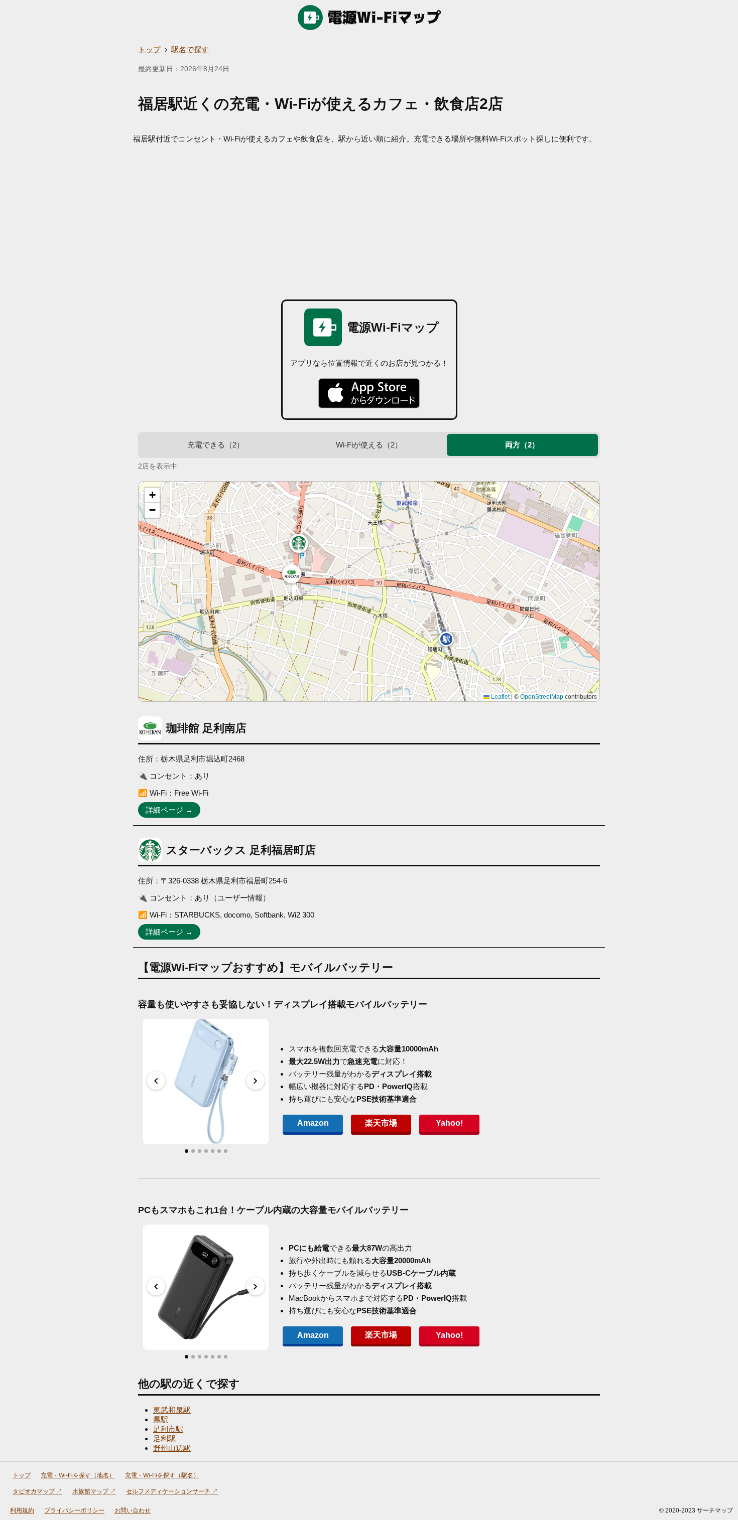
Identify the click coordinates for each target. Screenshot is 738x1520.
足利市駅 (168, 1429)
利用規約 (22, 1510)
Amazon (313, 1123)
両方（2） (522, 444)
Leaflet (499, 696)
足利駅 (164, 1438)
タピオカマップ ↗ (37, 1491)
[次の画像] (256, 1081)
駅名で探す (190, 49)
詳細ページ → (169, 810)
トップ (149, 49)
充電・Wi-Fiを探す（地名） (78, 1475)
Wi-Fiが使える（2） (369, 444)
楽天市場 (381, 1123)
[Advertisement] (369, 219)
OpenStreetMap (541, 696)
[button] (291, 573)
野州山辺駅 (172, 1448)
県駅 (160, 1419)
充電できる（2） (215, 444)
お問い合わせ (132, 1510)
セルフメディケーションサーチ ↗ (172, 1491)
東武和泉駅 (172, 1410)
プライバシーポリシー (74, 1510)
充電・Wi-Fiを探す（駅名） (162, 1475)
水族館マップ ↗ (94, 1491)
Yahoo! (449, 1123)
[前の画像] (156, 1081)
